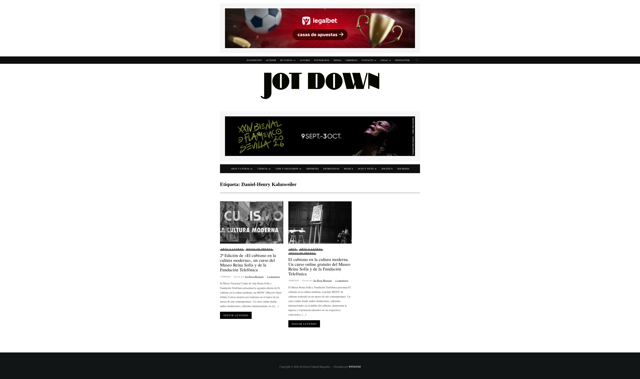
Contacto (368, 60)
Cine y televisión (287, 168)
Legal (384, 60)
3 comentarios (273, 276)
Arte (293, 248)
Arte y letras (240, 168)
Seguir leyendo (235, 315)
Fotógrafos (321, 60)
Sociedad (403, 168)
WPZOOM (355, 366)
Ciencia (263, 168)
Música (348, 168)
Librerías (352, 60)
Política (387, 168)
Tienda (337, 60)
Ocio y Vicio (366, 168)
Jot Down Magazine (254, 276)
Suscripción (254, 60)
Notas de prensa (259, 248)
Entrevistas (331, 168)
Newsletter (402, 60)
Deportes (312, 168)
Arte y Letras (232, 248)
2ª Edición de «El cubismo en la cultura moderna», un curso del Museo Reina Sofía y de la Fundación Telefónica (248, 262)
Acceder (271, 60)
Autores (305, 60)
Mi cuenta (286, 60)
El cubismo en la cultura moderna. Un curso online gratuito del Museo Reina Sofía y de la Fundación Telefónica (319, 266)
